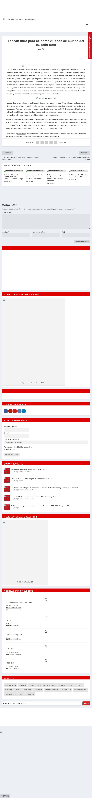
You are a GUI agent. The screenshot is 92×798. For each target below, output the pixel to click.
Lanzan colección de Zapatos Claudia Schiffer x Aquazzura (34, 177)
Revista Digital (51, 690)
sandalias (66, 690)
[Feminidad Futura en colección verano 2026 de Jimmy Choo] (7, 498)
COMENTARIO (7, 213)
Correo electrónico (39, 232)
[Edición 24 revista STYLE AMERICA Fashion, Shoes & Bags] (13, 171)
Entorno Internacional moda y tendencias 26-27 (29, 470)
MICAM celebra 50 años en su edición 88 (78, 176)
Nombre (5, 232)
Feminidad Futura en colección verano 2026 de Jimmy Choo (34, 497)
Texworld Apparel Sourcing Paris (19, 602)
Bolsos (22, 685)
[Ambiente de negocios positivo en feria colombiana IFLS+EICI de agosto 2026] (7, 507)
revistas (43, 134)
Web (63, 232)
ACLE (9, 620)
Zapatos (31, 490)
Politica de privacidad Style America (17, 447)
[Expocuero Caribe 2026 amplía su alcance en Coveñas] (7, 480)
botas (26, 490)
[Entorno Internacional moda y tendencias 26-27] (7, 471)
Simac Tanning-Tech (14, 634)
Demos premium (65, 685)
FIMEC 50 (10, 649)
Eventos (20, 481)
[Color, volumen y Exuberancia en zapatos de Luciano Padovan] (56, 171)
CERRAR (5, 796)
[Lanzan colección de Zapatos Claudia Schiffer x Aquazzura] (35, 171)
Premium (21, 472)
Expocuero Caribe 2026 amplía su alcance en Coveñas (31, 479)
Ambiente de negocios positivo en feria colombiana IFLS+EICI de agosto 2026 (40, 506)
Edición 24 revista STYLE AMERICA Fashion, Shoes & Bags (13, 177)
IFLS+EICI (10, 663)
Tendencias (27, 472)
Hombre (8, 690)
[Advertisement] (46, 58)
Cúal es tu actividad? (11, 439)
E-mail (6, 433)
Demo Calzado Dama (46, 685)
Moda (27, 499)
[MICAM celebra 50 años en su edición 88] (78, 171)
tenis (21, 694)
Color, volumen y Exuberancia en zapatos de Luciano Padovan (55, 177)
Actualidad (21, 490)
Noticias (27, 690)
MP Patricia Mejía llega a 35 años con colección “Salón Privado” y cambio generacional (44, 488)
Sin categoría (80, 690)
